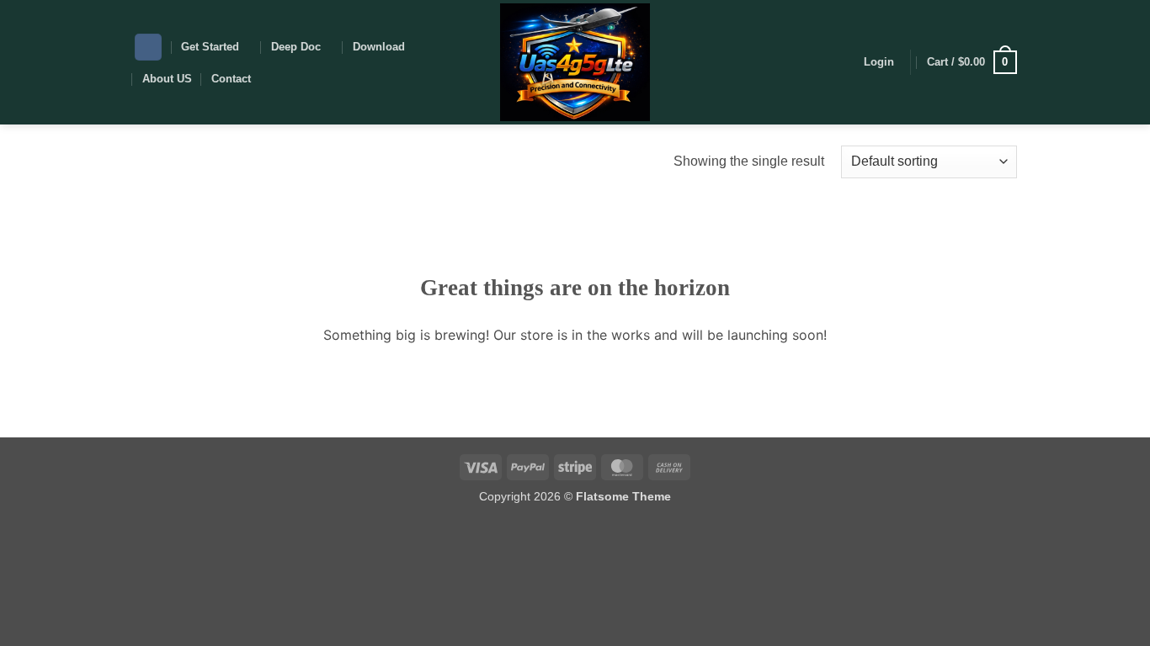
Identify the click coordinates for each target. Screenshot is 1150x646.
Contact (231, 78)
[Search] (148, 47)
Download (379, 46)
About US (167, 78)
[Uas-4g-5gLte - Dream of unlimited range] (575, 62)
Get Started (210, 46)
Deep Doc (296, 46)
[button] (879, 62)
